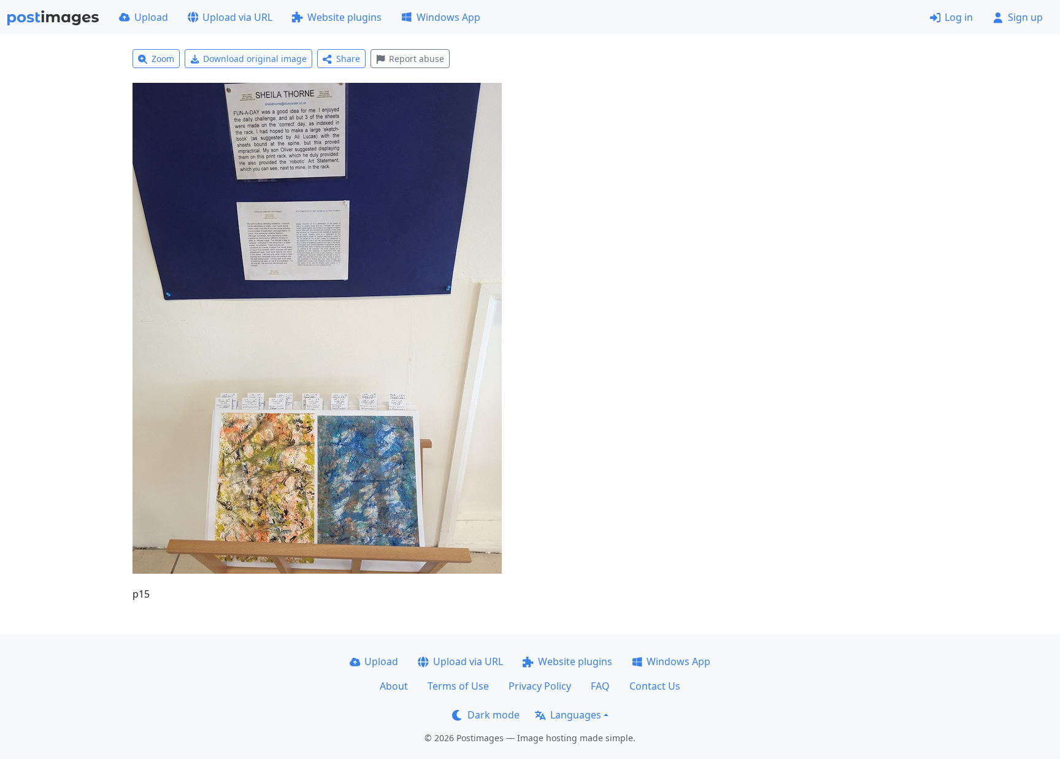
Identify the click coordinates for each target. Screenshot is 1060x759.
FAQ (600, 686)
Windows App (448, 17)
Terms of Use (458, 686)
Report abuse (416, 58)
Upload (151, 17)
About (394, 686)
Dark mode (493, 715)
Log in (959, 17)
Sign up (1025, 17)
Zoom (163, 58)
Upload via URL (237, 17)
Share (348, 58)
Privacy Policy (540, 686)
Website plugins (344, 17)
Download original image (255, 58)
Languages (575, 715)
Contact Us (654, 686)
